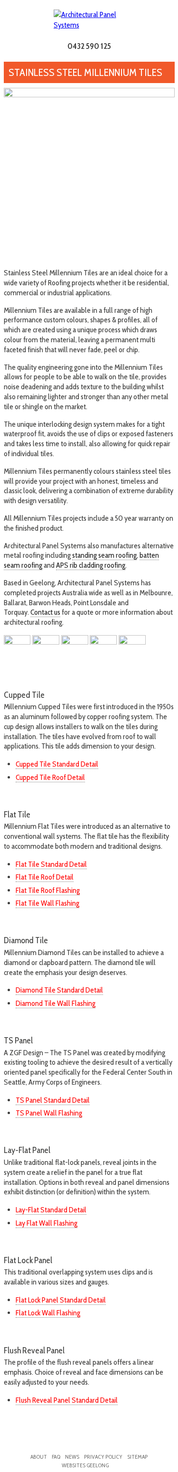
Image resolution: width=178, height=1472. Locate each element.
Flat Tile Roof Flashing (48, 890)
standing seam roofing (104, 555)
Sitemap (137, 1456)
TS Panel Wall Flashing (49, 1112)
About (38, 1456)
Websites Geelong (86, 1465)
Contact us (45, 612)
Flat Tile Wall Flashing (47, 903)
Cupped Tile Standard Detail (57, 764)
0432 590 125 (89, 46)
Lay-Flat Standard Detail (51, 1209)
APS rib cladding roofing (90, 565)
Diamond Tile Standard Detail (59, 989)
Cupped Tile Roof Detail (50, 777)
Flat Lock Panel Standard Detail (61, 1299)
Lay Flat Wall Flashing (46, 1223)
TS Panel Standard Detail (53, 1100)
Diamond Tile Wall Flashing (55, 1003)
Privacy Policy (103, 1456)
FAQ (56, 1456)
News (72, 1456)
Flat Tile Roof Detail (45, 876)
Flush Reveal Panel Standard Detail (67, 1400)
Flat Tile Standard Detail (51, 864)
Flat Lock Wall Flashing (48, 1312)
